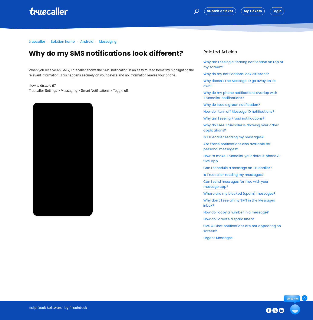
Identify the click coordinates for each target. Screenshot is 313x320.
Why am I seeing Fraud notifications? (233, 118)
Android (86, 41)
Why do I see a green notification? (231, 104)
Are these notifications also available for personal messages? (237, 147)
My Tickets (253, 11)
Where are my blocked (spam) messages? (239, 193)
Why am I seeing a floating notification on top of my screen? (243, 65)
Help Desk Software (46, 307)
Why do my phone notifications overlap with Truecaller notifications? (240, 95)
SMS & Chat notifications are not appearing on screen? (242, 229)
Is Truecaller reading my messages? (233, 137)
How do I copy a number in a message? (236, 212)
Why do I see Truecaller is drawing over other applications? (241, 128)
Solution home (63, 41)
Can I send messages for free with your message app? (235, 184)
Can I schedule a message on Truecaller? (237, 167)
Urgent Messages (218, 237)
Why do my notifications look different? (236, 74)
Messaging (107, 41)
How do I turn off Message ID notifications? (238, 111)
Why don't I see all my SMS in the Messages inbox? (239, 203)
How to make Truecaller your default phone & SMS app (241, 158)
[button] (196, 11)
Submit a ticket (220, 11)
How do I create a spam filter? (228, 219)
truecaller (37, 41)
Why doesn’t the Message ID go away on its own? (239, 83)
